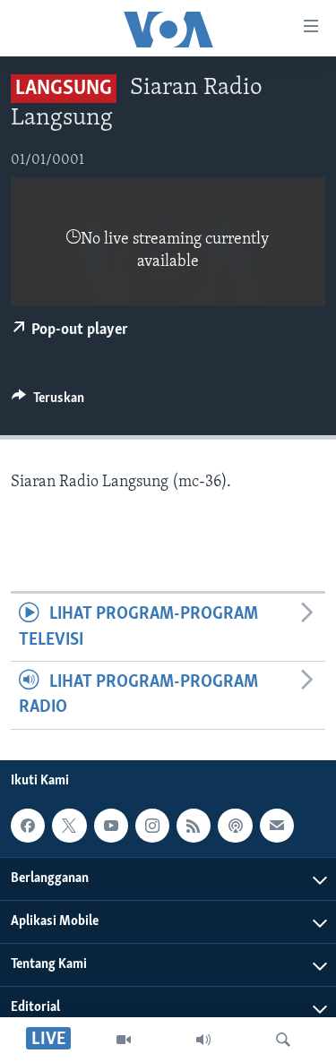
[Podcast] (235, 826)
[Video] (124, 1039)
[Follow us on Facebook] (28, 826)
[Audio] (203, 1039)
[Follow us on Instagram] (152, 826)
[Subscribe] (277, 826)
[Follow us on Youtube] (111, 826)
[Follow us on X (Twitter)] (69, 826)
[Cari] (283, 1039)
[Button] (48, 402)
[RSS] (194, 826)
